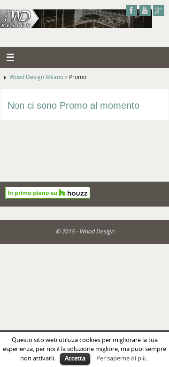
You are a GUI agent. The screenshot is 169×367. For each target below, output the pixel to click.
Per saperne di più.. (122, 358)
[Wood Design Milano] (131, 10)
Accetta (75, 358)
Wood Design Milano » (39, 77)
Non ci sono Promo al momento (73, 105)
